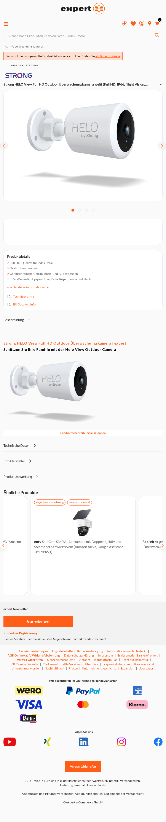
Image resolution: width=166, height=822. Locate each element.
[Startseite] (7, 46)
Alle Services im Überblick (80, 664)
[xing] (47, 742)
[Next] (162, 146)
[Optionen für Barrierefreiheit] (124, 23)
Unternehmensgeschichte (99, 668)
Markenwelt (51, 664)
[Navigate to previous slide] (3, 545)
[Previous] (4, 146)
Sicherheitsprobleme (61, 659)
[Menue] (6, 24)
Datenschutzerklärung (79, 655)
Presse (73, 668)
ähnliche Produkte (107, 56)
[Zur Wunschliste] (133, 23)
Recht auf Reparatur (134, 659)
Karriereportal (144, 664)
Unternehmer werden (25, 668)
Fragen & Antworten (116, 664)
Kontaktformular (105, 659)
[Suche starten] (157, 35)
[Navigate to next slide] (162, 545)
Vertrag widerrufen (30, 659)
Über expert (147, 668)
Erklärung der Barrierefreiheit (137, 655)
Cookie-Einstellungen (33, 651)
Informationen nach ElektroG (126, 651)
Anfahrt (84, 659)
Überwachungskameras (27, 46)
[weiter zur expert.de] (20, 811)
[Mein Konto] (141, 24)
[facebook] (158, 742)
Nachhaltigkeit (54, 668)
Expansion (127, 668)
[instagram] (121, 742)
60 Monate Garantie (24, 664)
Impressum (105, 655)
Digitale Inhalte (62, 651)
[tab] (73, 210)
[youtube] (9, 742)
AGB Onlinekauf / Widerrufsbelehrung (34, 655)
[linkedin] (84, 742)
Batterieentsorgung (90, 651)
